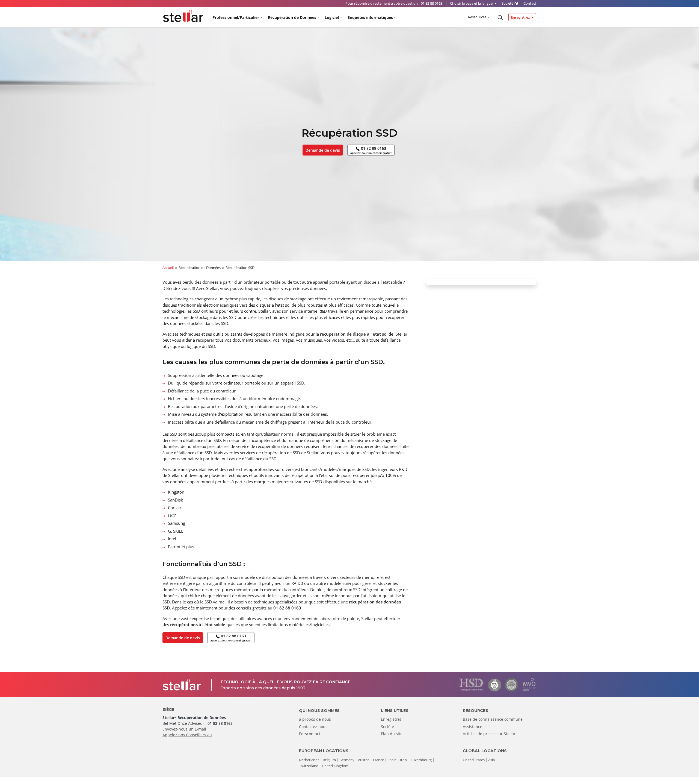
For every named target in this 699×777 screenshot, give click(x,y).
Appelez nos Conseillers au (187, 734)
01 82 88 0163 (371, 150)
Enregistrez (521, 17)
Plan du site (391, 733)
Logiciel (332, 17)
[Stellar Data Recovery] (183, 16)
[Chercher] (499, 17)
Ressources (477, 16)
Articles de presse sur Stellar (489, 733)
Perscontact (309, 733)
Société (387, 726)
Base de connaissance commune (493, 719)
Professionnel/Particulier (235, 17)
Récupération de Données (292, 17)
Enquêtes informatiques (370, 17)
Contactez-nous (313, 726)
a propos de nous (315, 719)
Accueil (168, 267)
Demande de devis (323, 150)
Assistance (472, 726)
